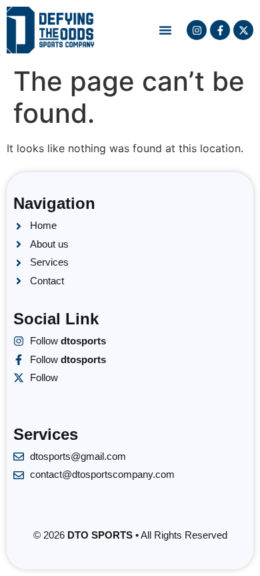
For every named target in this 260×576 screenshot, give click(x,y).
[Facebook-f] (220, 30)
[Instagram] (197, 30)
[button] (165, 30)
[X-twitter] (243, 30)
